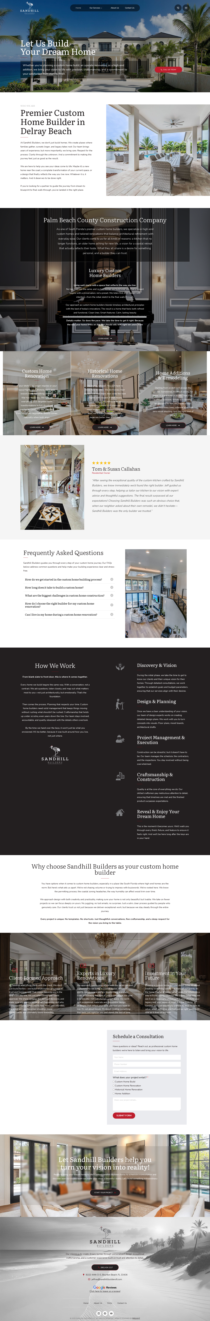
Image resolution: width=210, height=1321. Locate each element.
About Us (115, 8)
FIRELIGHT (136, 1318)
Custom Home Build (125, 1081)
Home (78, 8)
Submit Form (123, 1115)
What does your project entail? (130, 1077)
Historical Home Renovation (128, 1089)
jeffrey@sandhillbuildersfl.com (107, 1279)
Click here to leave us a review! (105, 1291)
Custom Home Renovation (128, 1085)
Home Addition (122, 1093)
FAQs (109, 1303)
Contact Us (129, 8)
